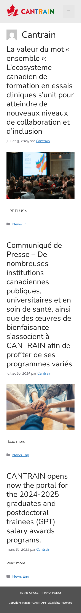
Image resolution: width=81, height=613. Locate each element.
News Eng (20, 455)
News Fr (19, 224)
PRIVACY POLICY (51, 593)
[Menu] (69, 11)
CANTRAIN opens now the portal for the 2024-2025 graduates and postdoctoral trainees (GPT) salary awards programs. (37, 508)
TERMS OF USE (29, 593)
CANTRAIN (39, 603)
